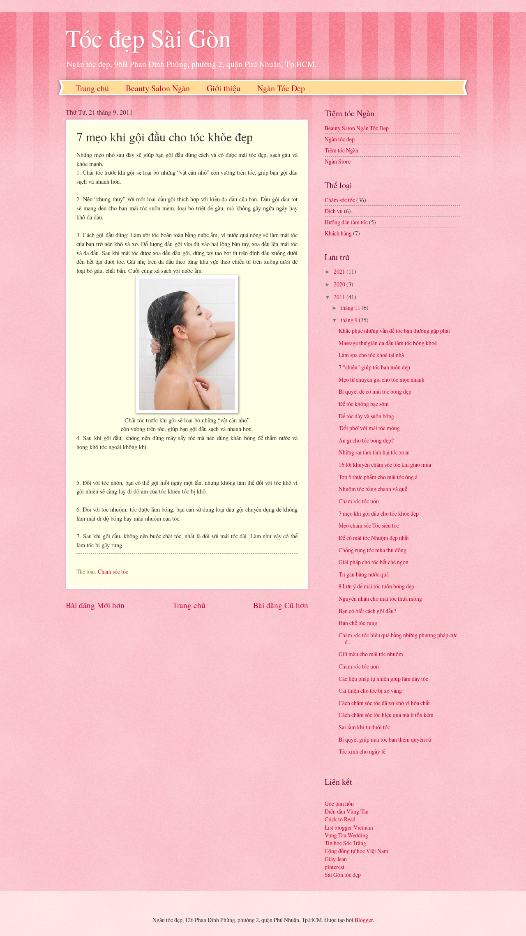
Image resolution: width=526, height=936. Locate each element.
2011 (340, 297)
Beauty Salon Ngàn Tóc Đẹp (357, 128)
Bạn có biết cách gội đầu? (367, 611)
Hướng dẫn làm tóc (346, 222)
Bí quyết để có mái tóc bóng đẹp (375, 391)
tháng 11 (351, 307)
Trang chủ (92, 88)
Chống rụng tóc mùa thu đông (372, 550)
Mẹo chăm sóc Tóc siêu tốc (369, 525)
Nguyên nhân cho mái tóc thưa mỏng (380, 598)
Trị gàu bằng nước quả (364, 574)
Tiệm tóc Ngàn (341, 150)
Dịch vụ (334, 211)
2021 (340, 271)
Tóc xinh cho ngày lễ (362, 751)
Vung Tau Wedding (346, 835)
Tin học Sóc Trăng (345, 843)
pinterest (334, 867)
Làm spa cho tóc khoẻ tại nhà (371, 355)
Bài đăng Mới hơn (95, 605)
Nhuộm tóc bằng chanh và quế (373, 489)
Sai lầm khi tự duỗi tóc (364, 727)
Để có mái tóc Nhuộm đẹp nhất (374, 538)
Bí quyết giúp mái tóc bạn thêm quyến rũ (385, 739)
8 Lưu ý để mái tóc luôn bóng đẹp (376, 586)
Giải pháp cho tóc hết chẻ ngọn (373, 562)
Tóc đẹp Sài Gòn (148, 37)
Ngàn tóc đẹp (340, 139)
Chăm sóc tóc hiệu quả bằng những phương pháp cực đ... (398, 638)
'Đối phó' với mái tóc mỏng (369, 428)
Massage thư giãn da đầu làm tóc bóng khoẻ (388, 343)
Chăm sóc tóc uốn (359, 501)
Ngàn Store (338, 161)
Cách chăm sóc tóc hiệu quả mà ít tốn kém (386, 715)
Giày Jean (336, 859)
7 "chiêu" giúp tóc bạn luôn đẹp (374, 367)
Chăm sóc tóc (113, 571)
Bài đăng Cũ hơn (280, 605)
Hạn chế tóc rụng (358, 623)
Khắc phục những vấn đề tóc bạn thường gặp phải (394, 330)
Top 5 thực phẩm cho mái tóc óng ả (378, 477)
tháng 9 (350, 320)
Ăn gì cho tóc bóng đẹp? (366, 440)
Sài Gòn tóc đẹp (343, 874)
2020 (340, 284)
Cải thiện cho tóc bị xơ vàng (370, 690)
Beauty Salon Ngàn (158, 88)
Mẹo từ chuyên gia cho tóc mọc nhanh (381, 379)
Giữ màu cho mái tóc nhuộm (371, 654)
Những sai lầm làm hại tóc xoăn (374, 452)
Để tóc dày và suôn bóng (366, 416)
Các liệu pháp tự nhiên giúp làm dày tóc (383, 678)
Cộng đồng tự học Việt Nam (356, 851)
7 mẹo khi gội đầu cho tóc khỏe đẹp (379, 513)
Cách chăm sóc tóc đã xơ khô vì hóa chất (384, 703)
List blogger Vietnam (349, 827)
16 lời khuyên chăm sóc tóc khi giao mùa (385, 464)
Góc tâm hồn (339, 803)
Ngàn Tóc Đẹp (281, 88)
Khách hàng (338, 233)
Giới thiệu (223, 88)
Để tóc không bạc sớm (364, 404)
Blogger (364, 920)
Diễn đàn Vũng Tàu (347, 811)
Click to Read (340, 819)
